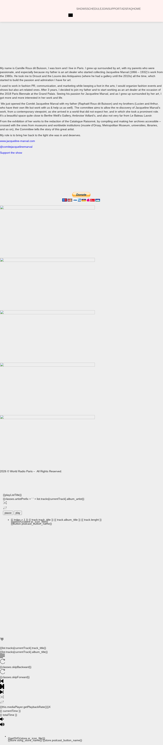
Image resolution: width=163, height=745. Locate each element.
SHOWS (81, 8)
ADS (124, 8)
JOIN (105, 8)
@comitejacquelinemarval (16, 146)
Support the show (11, 152)
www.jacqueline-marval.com (17, 141)
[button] (47, 49)
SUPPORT (114, 8)
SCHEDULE (94, 8)
